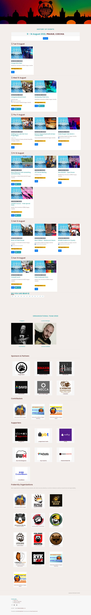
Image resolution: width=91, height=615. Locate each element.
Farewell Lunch (15, 277)
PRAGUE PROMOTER (65, 460)
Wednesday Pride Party (42, 97)
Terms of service (17, 601)
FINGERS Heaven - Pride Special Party (20, 204)
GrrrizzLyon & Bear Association (20, 565)
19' (32, 296)
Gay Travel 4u (43, 460)
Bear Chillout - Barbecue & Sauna (45, 240)
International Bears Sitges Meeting (38, 418)
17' (37, 296)
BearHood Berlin (56, 545)
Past (12, 294)
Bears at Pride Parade (17, 240)
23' (21, 296)
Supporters (16, 423)
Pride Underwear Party (41, 277)
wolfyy (65, 441)
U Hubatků (65, 393)
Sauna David (21, 393)
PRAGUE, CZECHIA (55, 34)
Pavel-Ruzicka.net (33, 611)
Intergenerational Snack (18, 97)
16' (40, 296)
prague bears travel (43, 441)
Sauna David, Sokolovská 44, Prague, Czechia (45, 137)
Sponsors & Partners (20, 356)
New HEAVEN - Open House (66, 172)
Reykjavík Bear (38, 564)
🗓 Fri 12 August (17, 153)
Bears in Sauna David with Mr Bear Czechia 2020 (45, 134)
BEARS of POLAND (38, 507)
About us (16, 600)
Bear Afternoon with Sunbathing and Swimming (21, 173)
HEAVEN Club (65, 374)
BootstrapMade (20, 611)
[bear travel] (16, 605)
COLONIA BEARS (38, 545)
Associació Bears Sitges (20, 417)
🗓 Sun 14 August (18, 258)
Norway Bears (56, 526)
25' (15, 296)
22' (24, 296)
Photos (18, 109)
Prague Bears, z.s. (17, 68)
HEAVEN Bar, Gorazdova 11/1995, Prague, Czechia (22, 65)
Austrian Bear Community (38, 526)
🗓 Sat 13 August (18, 221)
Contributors (17, 398)
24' (18, 296)
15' (42, 296)
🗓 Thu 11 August (18, 115)
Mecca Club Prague (43, 393)
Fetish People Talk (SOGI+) (66, 134)
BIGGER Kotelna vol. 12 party (66, 240)
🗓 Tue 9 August (18, 44)
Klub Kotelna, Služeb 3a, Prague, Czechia (67, 136)
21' (27, 296)
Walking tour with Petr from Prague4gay (19, 134)
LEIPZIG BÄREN (20, 545)
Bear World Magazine (21, 460)
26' (12, 296)
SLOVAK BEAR (56, 507)
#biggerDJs (21, 441)
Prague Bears (21, 374)
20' (29, 296)
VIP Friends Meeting (40, 172)
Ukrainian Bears (20, 526)
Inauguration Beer (16, 63)
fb (13, 72)
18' (35, 296)
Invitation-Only (38, 174)
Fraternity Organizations (22, 484)
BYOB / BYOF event (14, 99)
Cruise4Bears (21, 480)
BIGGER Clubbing (43, 374)
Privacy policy (17, 602)
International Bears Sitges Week (56, 418)
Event (45, 38)
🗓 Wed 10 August (18, 78)
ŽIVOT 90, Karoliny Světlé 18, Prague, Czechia (21, 102)
